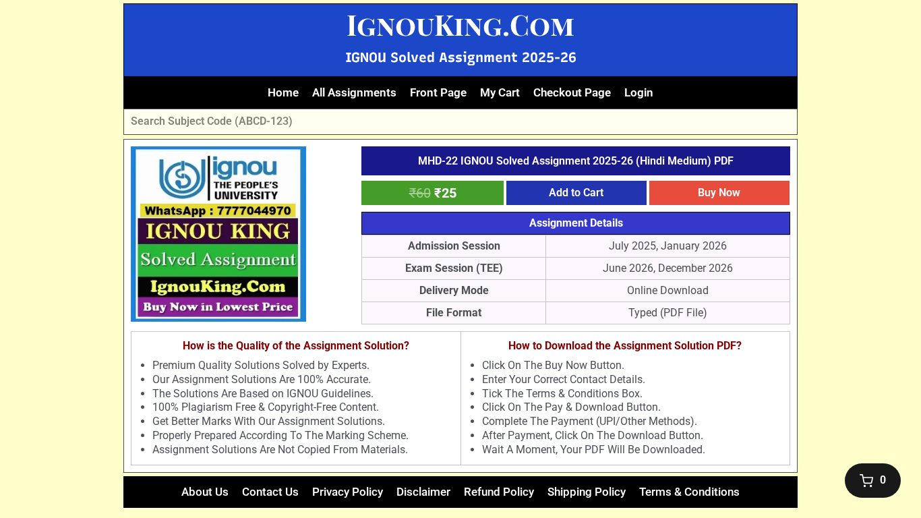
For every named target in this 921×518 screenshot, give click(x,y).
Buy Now (719, 192)
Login (638, 92)
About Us (205, 491)
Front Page (438, 92)
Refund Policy (499, 491)
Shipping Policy (586, 491)
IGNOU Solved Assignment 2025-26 (460, 57)
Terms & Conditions (689, 491)
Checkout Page (572, 92)
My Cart (500, 92)
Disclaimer (423, 491)
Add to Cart (576, 192)
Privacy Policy (347, 491)
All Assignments (354, 92)
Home (283, 92)
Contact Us (270, 491)
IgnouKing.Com (460, 24)
